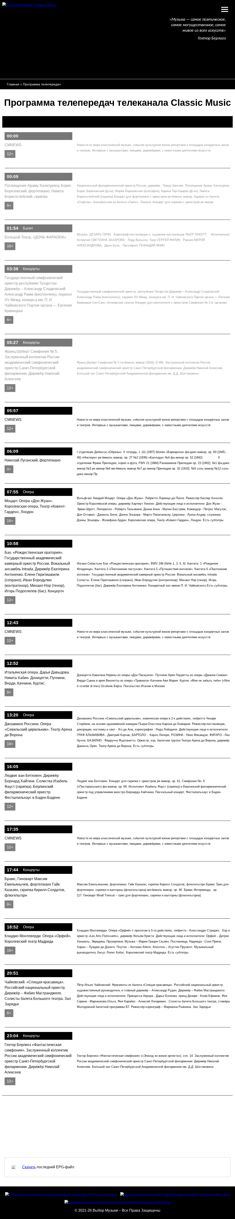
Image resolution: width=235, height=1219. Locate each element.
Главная (13, 84)
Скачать (29, 1167)
